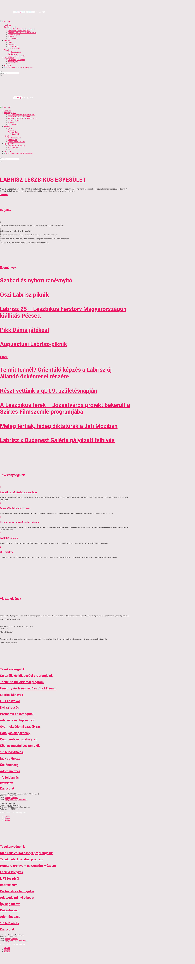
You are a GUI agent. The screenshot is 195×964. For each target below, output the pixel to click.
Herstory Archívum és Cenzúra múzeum (22, 33)
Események (12, 44)
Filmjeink (11, 37)
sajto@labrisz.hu (11, 800)
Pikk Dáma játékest (24, 330)
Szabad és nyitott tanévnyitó (36, 280)
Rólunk (6, 50)
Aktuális (7, 40)
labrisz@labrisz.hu (11, 798)
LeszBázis (16, 48)
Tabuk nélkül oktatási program (15, 508)
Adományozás (13, 62)
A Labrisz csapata (14, 52)
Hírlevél (30, 12)
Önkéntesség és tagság (16, 60)
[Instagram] (40, 12)
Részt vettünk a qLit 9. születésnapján (48, 390)
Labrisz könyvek (14, 35)
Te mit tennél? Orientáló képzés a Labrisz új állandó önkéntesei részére (56, 373)
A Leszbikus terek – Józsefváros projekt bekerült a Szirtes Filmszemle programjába (65, 408)
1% (9, 64)
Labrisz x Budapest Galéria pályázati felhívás (57, 440)
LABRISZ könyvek (9, 538)
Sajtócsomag (22, 800)
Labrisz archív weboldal (16, 56)
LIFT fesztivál (13, 39)
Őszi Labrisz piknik (24, 294)
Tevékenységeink (10, 27)
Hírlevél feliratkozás (6, 783)
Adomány (18, 98)
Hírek (10, 42)
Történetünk (12, 54)
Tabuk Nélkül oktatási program (19, 31)
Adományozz (19, 12)
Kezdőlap (7, 25)
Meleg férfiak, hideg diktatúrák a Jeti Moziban (59, 426)
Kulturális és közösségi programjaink (21, 29)
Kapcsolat (7, 66)
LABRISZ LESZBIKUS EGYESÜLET (43, 179)
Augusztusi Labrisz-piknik (33, 344)
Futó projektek (13, 46)
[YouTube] (43, 12)
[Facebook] (37, 12)
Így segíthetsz (9, 58)
